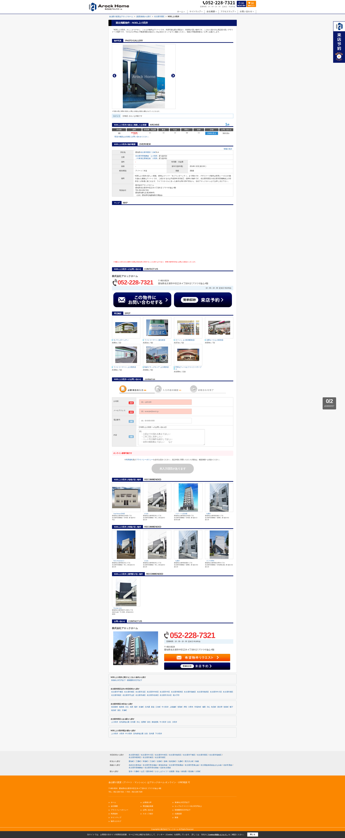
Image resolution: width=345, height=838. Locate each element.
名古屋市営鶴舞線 (142, 156)
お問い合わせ (148, 810)
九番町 (181, 761)
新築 (176, 817)
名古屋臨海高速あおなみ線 (211, 765)
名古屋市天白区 (166, 695)
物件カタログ (116, 821)
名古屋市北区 (140, 692)
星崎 (166, 761)
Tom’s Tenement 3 (118, 560)
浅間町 (143, 722)
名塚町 (141, 707)
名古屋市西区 (145, 152)
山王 (142, 771)
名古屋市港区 (228, 692)
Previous (114, 75)
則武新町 (114, 707)
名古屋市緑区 (140, 695)
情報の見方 (228, 149)
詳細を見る (211, 133)
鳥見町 (213, 707)
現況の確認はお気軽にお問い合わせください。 (132, 137)
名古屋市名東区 (153, 695)
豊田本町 (149, 771)
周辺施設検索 (148, 806)
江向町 (158, 707)
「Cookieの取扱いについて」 (217, 835)
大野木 (190, 707)
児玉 (127, 707)
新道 (152, 707)
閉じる (252, 834)
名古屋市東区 (129, 692)
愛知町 (131, 761)
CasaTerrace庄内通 (119, 513)
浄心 (208, 707)
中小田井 (165, 707)
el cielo (146, 513)
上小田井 (154, 156)
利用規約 (129, 460)
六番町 (136, 771)
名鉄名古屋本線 (135, 765)
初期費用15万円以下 (134, 680)
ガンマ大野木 (210, 560)
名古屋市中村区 (153, 692)
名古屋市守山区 (128, 695)
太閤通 (171, 771)
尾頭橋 (191, 771)
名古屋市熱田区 (203, 692)
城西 (204, 707)
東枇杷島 (155, 722)
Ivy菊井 (208, 513)
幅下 (231, 707)
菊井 (136, 707)
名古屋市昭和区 (177, 692)
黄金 (178, 771)
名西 (131, 707)
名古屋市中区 (165, 692)
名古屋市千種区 (117, 692)
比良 (169, 722)
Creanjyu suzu (117, 608)
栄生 (119, 710)
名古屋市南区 (116, 695)
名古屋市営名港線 (151, 768)
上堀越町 (173, 707)
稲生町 (113, 710)
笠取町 (180, 707)
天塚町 (124, 710)
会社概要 (114, 806)
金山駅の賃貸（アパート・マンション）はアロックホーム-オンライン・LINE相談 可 (149, 782)
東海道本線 (163, 765)
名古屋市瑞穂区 (190, 692)
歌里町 (226, 707)
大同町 (198, 771)
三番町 (139, 761)
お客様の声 (147, 802)
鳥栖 (197, 761)
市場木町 (197, 707)
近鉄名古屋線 (165, 768)
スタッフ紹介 (148, 814)
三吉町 (153, 761)
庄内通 (147, 707)
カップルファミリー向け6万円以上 (188, 806)
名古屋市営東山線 (192, 765)
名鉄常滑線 (228, 765)
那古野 (219, 707)
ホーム (113, 802)
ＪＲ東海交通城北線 (143, 158)
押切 (185, 707)
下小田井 (158, 734)
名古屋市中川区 (216, 692)
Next (173, 75)
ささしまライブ (161, 771)
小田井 (154, 158)
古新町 (160, 761)
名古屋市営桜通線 (176, 765)
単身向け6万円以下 (118, 680)
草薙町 (146, 761)
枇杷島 (121, 707)
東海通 (184, 771)
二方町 (153, 152)
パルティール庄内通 (181, 513)
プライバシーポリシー (144, 460)
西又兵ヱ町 (189, 761)
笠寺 (130, 771)
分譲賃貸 (178, 814)
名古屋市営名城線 (150, 765)
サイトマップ (116, 817)
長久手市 (176, 695)
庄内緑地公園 (124, 722)
